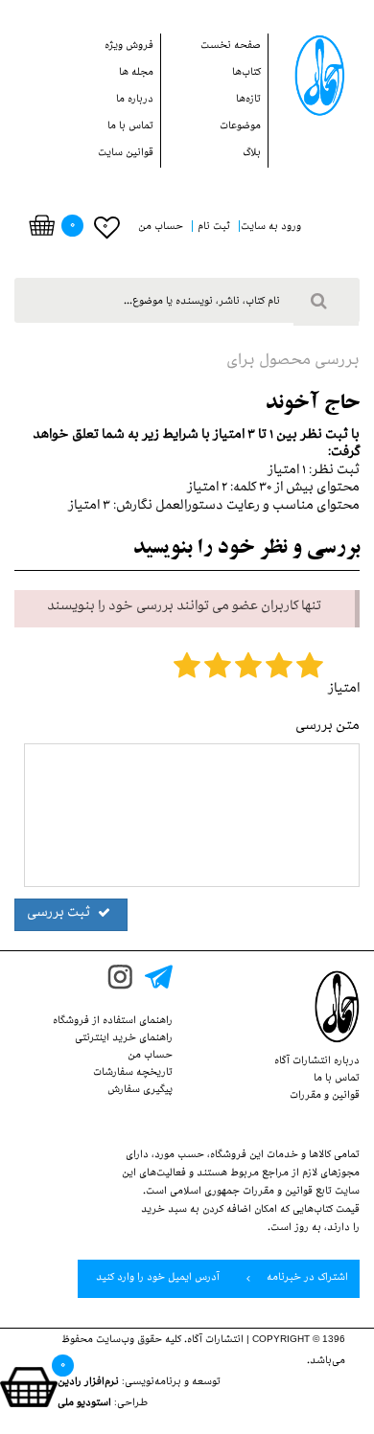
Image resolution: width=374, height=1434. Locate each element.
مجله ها (136, 74)
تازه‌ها (248, 100)
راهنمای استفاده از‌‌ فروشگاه (113, 1022)
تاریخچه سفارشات (133, 1074)
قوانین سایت (125, 154)
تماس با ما (130, 127)
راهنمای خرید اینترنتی (124, 1039)
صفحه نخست (230, 47)
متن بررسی (327, 727)
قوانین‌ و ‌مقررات (325, 1097)
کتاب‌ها (246, 74)
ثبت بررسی (60, 914)
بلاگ (252, 154)
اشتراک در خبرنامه (306, 1279)
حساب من (150, 1056)
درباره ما (134, 100)
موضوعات (240, 127)
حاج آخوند (312, 404)
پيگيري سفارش (140, 1091)
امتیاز (344, 690)
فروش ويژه (129, 47)
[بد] (187, 669)
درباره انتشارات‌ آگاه (317, 1062)
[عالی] (309, 669)
